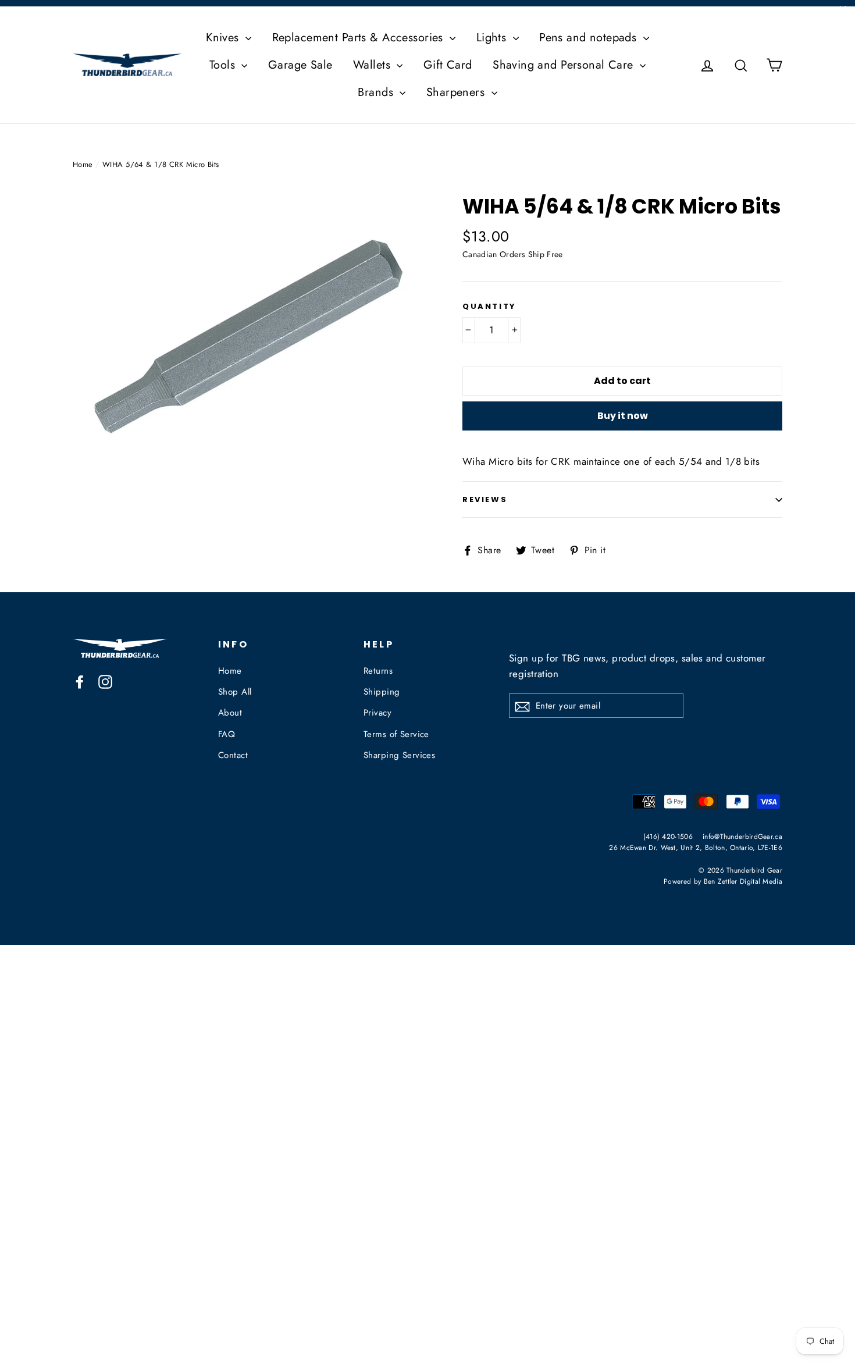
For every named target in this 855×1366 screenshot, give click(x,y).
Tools (224, 64)
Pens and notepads (589, 37)
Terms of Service (396, 734)
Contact (233, 755)
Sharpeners (457, 92)
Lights (493, 37)
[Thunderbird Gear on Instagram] (105, 681)
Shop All (234, 691)
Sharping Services (399, 755)
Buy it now (622, 415)
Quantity (489, 306)
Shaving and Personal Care (565, 64)
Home (83, 164)
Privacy (377, 712)
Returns (378, 670)
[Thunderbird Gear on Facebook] (80, 681)
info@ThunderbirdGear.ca (742, 836)
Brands (377, 92)
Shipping (382, 691)
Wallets (373, 64)
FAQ (226, 734)
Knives (224, 37)
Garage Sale (300, 64)
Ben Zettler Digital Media (743, 881)
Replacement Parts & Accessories (359, 37)
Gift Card (447, 64)
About (230, 712)
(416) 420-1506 (668, 836)
